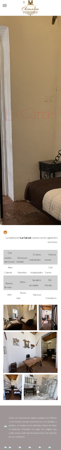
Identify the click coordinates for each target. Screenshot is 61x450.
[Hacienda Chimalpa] (30, 8)
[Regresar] (5, 233)
